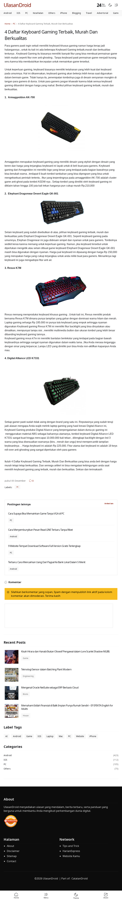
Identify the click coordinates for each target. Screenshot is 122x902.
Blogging (76, 13)
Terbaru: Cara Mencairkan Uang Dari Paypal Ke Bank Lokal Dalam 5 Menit (46, 562)
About (10, 846)
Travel (89, 13)
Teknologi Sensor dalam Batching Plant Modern (46, 669)
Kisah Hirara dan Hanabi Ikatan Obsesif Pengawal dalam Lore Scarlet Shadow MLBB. (65, 651)
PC (26, 13)
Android (8, 13)
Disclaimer (13, 851)
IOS (18, 13)
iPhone (63, 13)
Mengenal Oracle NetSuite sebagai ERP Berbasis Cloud (49, 687)
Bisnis (25, 694)
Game (116, 13)
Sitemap (12, 856)
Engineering (28, 676)
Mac (61, 736)
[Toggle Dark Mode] (110, 5)
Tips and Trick (71, 846)
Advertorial (102, 13)
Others (51, 13)
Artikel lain (109, 503)
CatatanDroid (79, 878)
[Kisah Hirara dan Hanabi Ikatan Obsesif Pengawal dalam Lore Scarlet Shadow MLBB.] (12, 663)
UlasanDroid (17, 5)
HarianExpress (71, 851)
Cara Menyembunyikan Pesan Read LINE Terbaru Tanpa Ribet (40, 529)
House (26, 715)
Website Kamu (71, 856)
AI (6, 736)
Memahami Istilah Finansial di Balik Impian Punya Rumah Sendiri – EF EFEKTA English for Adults (67, 707)
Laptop (50, 736)
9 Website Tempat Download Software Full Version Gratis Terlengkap (44, 546)
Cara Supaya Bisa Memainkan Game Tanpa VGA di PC (36, 513)
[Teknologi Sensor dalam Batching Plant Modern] (12, 681)
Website (80, 736)
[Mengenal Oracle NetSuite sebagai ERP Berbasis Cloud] (12, 699)
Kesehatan (38, 13)
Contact (11, 861)
